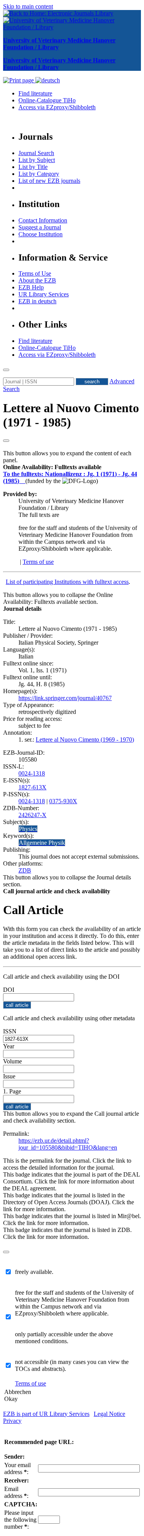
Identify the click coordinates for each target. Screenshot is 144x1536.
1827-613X (32, 787)
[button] (52, 467)
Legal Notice (109, 1414)
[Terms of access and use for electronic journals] (23, 481)
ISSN (10, 1031)
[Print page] (19, 80)
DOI (8, 989)
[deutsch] (47, 80)
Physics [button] (28, 829)
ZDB (24, 870)
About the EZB (37, 280)
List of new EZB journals (49, 180)
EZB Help (31, 287)
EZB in (37, 301)
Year (8, 1046)
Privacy (12, 1420)
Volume (12, 1061)
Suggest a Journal (39, 227)
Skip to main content (28, 6)
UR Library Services (43, 294)
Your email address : (17, 1468)
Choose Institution (40, 234)
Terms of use (38, 561)
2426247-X (32, 815)
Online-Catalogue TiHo (47, 100)
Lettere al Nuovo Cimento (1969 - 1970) (85, 739)
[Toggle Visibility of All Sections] (6, 441)
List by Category (38, 173)
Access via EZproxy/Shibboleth (57, 107)
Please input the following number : (20, 1519)
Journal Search (36, 153)
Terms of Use (34, 273)
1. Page (12, 1091)
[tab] (72, 467)
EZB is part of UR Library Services (46, 1414)
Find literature (35, 93)
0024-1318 (31, 773)
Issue (9, 1076)
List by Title (33, 167)
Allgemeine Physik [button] (42, 842)
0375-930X (63, 801)
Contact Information (42, 220)
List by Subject (36, 160)
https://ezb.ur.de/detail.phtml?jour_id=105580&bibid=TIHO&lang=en (67, 1144)
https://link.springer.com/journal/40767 (65, 698)
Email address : (16, 1492)
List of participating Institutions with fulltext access (67, 581)
